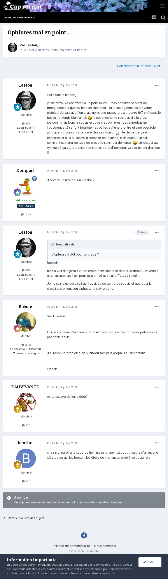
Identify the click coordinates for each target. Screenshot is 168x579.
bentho (25, 442)
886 (27, 123)
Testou (31, 45)
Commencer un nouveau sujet (138, 66)
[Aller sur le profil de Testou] (12, 47)
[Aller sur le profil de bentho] (26, 458)
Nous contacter (105, 546)
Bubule (25, 306)
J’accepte (153, 562)
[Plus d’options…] (156, 85)
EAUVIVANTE (25, 386)
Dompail (25, 170)
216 (27, 481)
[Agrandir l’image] (90, 117)
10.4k (27, 214)
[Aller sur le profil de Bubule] (26, 322)
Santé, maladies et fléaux (68, 50)
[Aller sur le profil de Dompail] (26, 186)
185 (27, 425)
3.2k (27, 344)
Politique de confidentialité (71, 546)
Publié (62, 85)
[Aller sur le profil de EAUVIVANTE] (26, 402)
